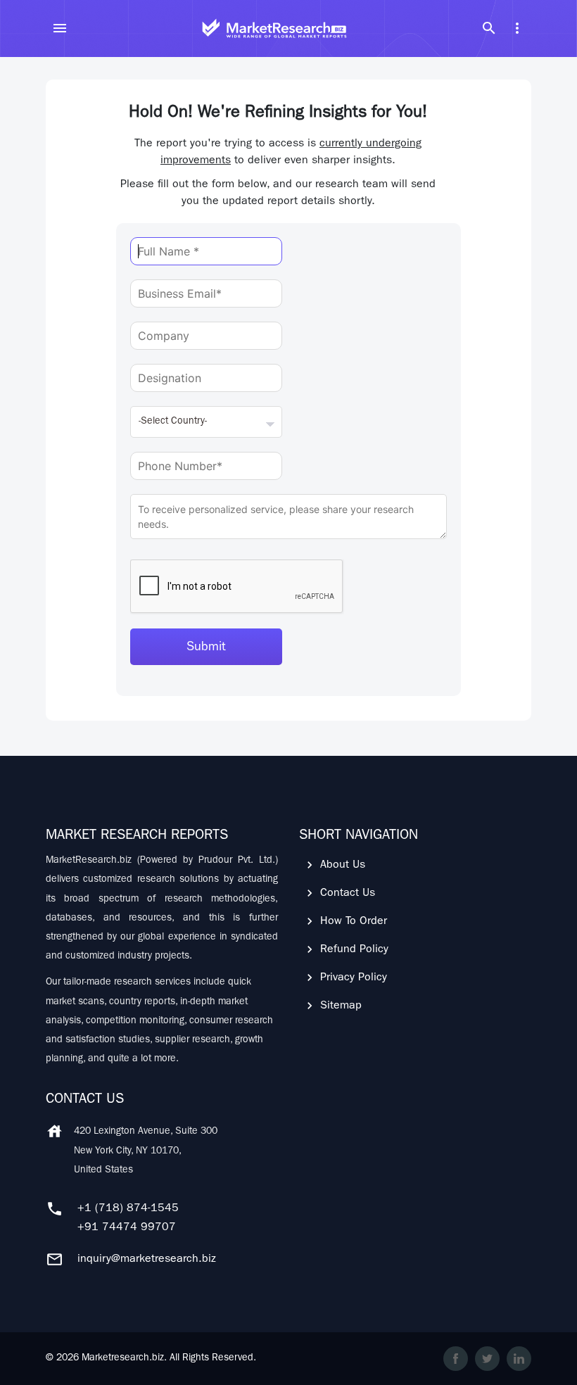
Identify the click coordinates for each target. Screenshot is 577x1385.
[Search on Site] (489, 28)
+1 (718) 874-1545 (128, 1209)
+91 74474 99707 (126, 1228)
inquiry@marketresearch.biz (146, 1259)
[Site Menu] (60, 28)
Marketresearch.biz (123, 1358)
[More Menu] (517, 28)
